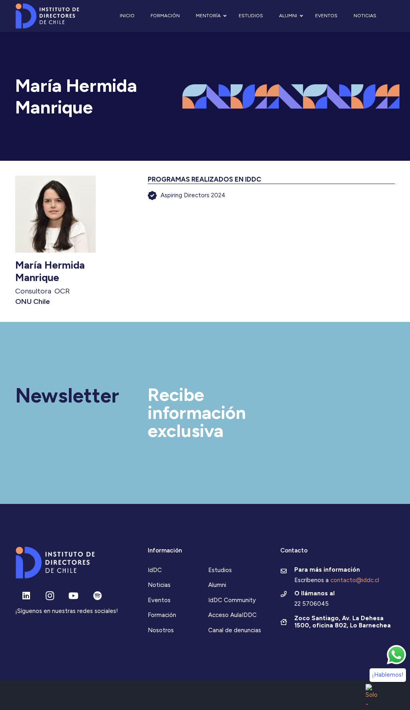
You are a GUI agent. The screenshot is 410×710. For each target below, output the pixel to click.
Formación (162, 615)
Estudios (220, 570)
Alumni (217, 585)
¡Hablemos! (388, 674)
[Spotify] (97, 596)
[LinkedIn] (26, 596)
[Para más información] (287, 571)
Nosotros (161, 630)
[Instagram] (50, 596)
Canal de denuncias (234, 630)
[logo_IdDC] (47, 16)
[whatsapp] (396, 654)
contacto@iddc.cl (354, 580)
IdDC (155, 570)
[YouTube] (73, 596)
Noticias (159, 585)
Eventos (159, 600)
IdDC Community (232, 600)
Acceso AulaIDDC (232, 615)
